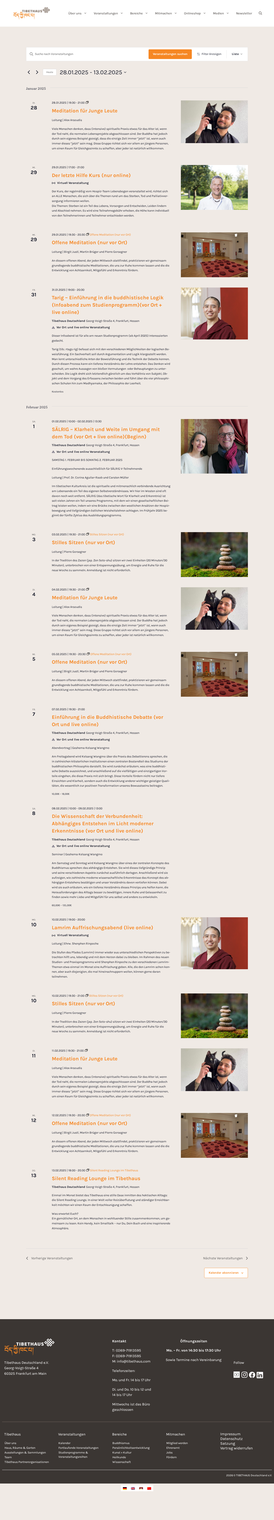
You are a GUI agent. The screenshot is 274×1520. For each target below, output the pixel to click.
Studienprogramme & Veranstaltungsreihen (73, 1455)
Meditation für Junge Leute (85, 111)
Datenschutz (231, 1438)
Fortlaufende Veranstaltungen (78, 1448)
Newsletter (244, 13)
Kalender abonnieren (224, 1273)
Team (8, 1457)
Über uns (75, 13)
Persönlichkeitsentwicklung (131, 1448)
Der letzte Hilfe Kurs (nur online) (91, 175)
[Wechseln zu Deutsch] (125, 1488)
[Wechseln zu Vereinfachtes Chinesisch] (149, 1488)
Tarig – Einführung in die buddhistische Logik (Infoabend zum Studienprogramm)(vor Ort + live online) (108, 305)
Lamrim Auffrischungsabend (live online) (102, 928)
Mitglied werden (177, 1443)
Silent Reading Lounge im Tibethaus (96, 1178)
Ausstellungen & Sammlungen (25, 1452)
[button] (260, 13)
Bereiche (136, 13)
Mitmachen (163, 13)
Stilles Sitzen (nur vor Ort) (83, 542)
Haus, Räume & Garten (19, 1448)
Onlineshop (192, 13)
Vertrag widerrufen (236, 1448)
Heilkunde (119, 1457)
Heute (49, 72)
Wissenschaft (121, 1462)
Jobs (169, 1452)
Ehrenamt (173, 1448)
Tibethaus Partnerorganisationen (26, 1462)
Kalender (64, 1443)
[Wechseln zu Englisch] (133, 1488)
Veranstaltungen (106, 13)
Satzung (227, 1443)
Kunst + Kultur (121, 1452)
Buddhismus (121, 1443)
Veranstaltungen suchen (170, 54)
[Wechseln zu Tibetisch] (141, 1488)
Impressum (230, 1434)
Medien (218, 13)
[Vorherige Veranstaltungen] (28, 72)
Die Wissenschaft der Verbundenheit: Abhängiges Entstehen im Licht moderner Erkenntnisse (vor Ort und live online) (102, 823)
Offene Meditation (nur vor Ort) (89, 242)
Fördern (171, 1457)
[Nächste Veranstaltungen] (37, 72)
